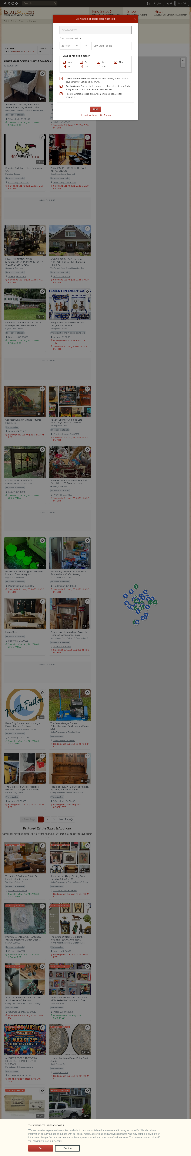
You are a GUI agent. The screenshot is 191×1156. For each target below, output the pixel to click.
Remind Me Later (88, 115)
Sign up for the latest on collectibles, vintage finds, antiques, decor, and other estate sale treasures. (98, 88)
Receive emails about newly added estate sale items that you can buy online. (97, 80)
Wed (104, 62)
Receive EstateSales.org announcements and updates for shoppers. (94, 95)
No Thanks (105, 115)
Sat (86, 66)
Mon (69, 62)
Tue (86, 62)
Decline (67, 1148)
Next (95, 109)
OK (40, 1148)
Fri (68, 66)
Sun (103, 66)
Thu (121, 62)
